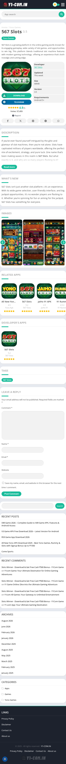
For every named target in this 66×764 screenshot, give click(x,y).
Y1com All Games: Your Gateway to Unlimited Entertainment (31, 594)
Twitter (20, 120)
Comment (7, 407)
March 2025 (7, 661)
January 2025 (7, 673)
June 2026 (6, 626)
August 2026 (7, 620)
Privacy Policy (8, 718)
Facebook (8, 120)
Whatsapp (58, 120)
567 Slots (38, 67)
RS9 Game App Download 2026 (15, 537)
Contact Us (7, 730)
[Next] (63, 242)
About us (6, 736)
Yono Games (15, 27)
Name (5, 444)
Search (60, 506)
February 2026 (8, 632)
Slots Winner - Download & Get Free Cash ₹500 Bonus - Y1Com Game (33, 567)
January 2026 (7, 638)
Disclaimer (6, 724)
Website (5, 470)
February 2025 (8, 667)
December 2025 (9, 644)
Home (4, 27)
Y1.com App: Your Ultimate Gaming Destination (25, 604)
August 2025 (7, 649)
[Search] (61, 14)
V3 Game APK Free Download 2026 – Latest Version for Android (30, 531)
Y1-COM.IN (46, 746)
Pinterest (33, 120)
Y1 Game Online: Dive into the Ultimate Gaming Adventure (30, 584)
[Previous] (2, 242)
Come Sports (7, 551)
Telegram (46, 120)
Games (8, 694)
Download (19, 95)
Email (5, 457)
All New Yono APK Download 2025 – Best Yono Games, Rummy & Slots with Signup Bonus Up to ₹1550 (31, 544)
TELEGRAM (19, 102)
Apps (7, 688)
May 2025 (6, 655)
